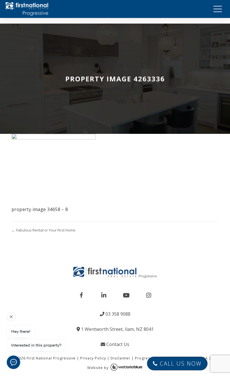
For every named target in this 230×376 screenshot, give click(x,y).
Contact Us (117, 344)
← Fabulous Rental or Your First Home (43, 230)
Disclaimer (120, 358)
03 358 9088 (117, 314)
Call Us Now (180, 363)
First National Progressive (51, 358)
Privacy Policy (93, 358)
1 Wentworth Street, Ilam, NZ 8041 (117, 329)
